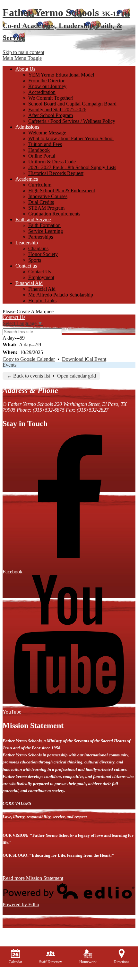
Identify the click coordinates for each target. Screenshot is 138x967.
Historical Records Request (55, 173)
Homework (88, 962)
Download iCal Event (84, 359)
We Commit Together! (50, 98)
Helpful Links (42, 300)
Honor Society (43, 254)
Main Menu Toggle (22, 58)
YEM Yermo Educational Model (61, 75)
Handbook (39, 150)
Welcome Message (47, 132)
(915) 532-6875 (49, 410)
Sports (34, 260)
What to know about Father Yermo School (71, 138)
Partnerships (40, 237)
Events (9, 365)
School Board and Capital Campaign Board (72, 103)
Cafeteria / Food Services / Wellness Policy (71, 121)
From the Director (46, 80)
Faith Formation (44, 225)
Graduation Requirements (54, 213)
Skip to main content (23, 52)
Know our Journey (47, 86)
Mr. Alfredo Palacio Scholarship (60, 294)
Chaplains (38, 248)
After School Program (50, 115)
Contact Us (39, 271)
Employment (41, 277)
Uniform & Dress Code (52, 161)
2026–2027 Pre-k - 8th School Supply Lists (72, 167)
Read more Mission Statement (33, 878)
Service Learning (45, 231)
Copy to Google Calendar (29, 359)
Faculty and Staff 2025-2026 (57, 109)
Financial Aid (42, 289)
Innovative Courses (47, 196)
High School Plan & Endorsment (61, 190)
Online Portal (41, 156)
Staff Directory (50, 962)
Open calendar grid (76, 376)
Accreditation (42, 92)
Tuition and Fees (45, 144)
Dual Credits (41, 202)
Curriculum (39, 184)
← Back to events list (28, 376)
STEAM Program (46, 208)
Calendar (15, 962)
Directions (121, 962)
